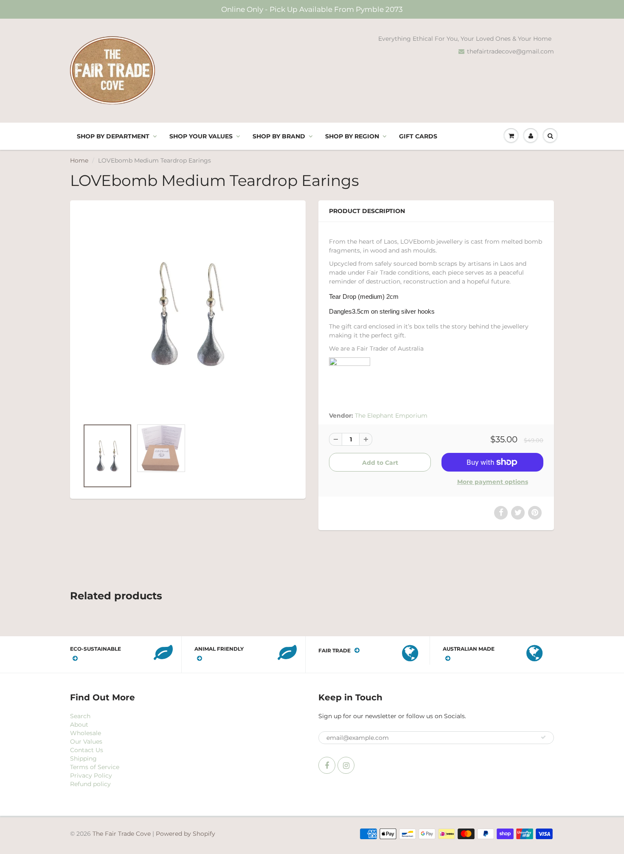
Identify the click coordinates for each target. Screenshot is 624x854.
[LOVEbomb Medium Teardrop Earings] (188, 314)
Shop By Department (113, 136)
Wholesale (85, 733)
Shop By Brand (279, 136)
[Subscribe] (543, 737)
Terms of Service (94, 767)
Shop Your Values (201, 136)
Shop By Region (352, 136)
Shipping (83, 758)
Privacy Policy (91, 775)
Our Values (86, 741)
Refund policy (90, 784)
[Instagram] (345, 765)
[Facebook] (326, 765)
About (79, 724)
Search (80, 716)
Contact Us (86, 750)
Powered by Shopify (185, 833)
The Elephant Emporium (391, 415)
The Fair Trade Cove (122, 833)
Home (79, 160)
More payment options (492, 482)
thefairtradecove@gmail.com (510, 51)
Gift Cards (418, 136)
